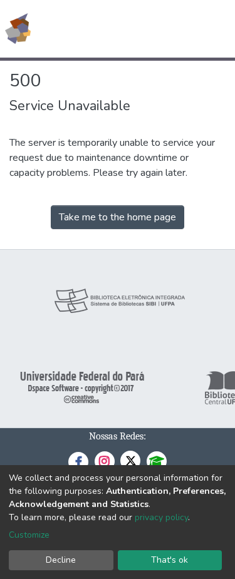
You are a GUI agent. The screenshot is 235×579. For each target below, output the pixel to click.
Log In (178, 29)
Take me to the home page (117, 217)
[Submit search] (134, 28)
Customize (29, 535)
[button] (152, 28)
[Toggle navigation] (217, 28)
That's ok (169, 560)
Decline (61, 560)
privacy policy (161, 517)
